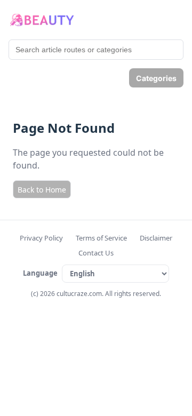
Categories (156, 78)
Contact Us (96, 253)
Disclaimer (156, 238)
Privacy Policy (41, 238)
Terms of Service (101, 238)
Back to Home (42, 190)
